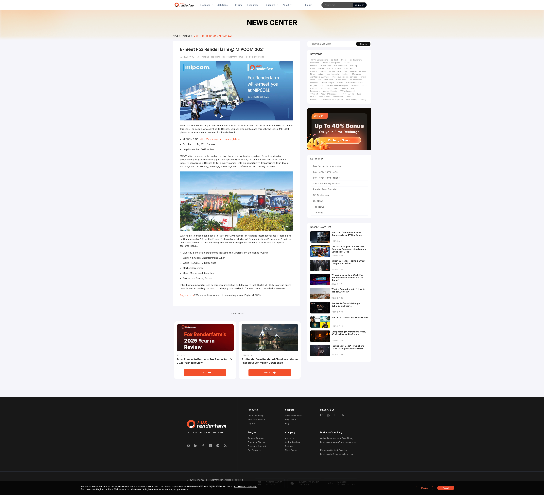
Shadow (344, 88)
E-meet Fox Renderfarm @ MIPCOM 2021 (213, 36)
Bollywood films (334, 68)
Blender (321, 68)
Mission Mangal (327, 82)
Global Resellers (292, 442)
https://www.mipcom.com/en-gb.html (219, 139)
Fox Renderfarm (340, 65)
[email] (321, 415)
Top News (318, 206)
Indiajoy (321, 74)
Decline (424, 488)
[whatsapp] (328, 415)
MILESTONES (325, 65)
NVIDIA (323, 71)
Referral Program (256, 438)
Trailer (343, 60)
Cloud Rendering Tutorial (326, 183)
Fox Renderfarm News (325, 171)
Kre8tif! (340, 82)
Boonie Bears (324, 97)
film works (355, 85)
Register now (187, 295)
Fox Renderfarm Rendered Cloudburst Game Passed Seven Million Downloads (270, 361)
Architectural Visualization (337, 74)
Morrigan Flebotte (330, 91)
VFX (319, 80)
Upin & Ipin (328, 80)
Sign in (308, 5)
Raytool (251, 423)
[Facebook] (203, 446)
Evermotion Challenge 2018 (332, 99)
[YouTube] (188, 446)
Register (359, 5)
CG (321, 85)
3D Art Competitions (319, 60)
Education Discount (257, 442)
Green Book (341, 80)
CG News (318, 201)
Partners (289, 446)
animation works (347, 94)
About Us (289, 438)
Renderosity (338, 97)
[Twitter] (225, 446)
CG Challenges (321, 195)
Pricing (239, 5)
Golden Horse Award (329, 88)
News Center (291, 450)
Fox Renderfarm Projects (327, 177)
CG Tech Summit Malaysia (337, 85)
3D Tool (334, 60)
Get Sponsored (255, 450)
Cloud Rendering (256, 415)
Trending (186, 36)
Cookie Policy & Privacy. (245, 486)
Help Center (290, 419)
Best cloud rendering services (344, 77)
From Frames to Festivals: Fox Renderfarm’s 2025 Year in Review (204, 361)
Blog (287, 423)
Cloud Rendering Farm (331, 63)
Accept (446, 488)
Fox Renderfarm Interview (327, 166)
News (175, 36)
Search (363, 44)
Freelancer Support (257, 446)
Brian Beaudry (351, 99)
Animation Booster (256, 419)
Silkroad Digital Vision (338, 71)
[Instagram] (217, 446)
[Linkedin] (195, 446)
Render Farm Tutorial (324, 189)
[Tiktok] (210, 446)
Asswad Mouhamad (329, 94)
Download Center (293, 415)
